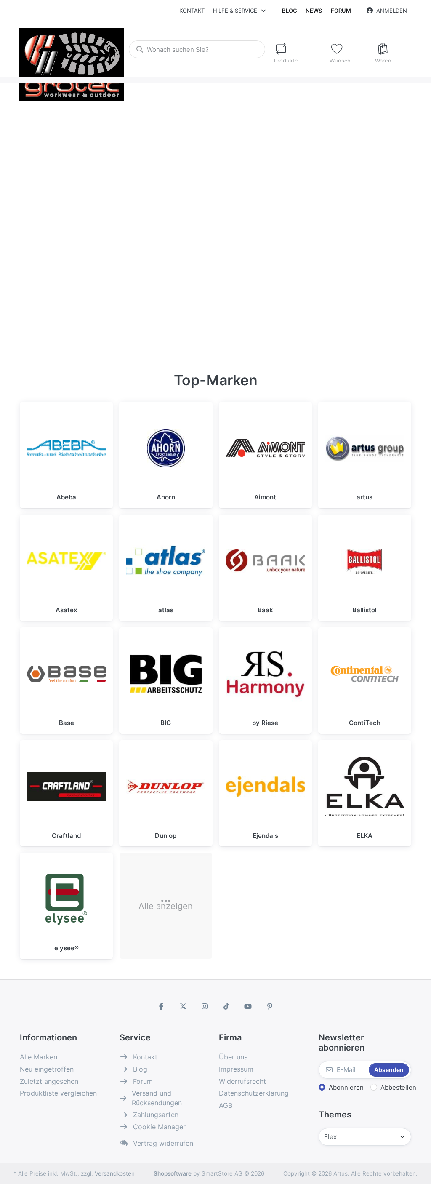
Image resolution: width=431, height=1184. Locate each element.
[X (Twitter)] (183, 1006)
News (314, 10)
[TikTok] (226, 1006)
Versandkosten (115, 1173)
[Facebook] (161, 1006)
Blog (289, 10)
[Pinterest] (270, 1006)
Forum (341, 10)
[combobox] (197, 49)
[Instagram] (204, 1006)
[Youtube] (248, 1006)
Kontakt (192, 10)
